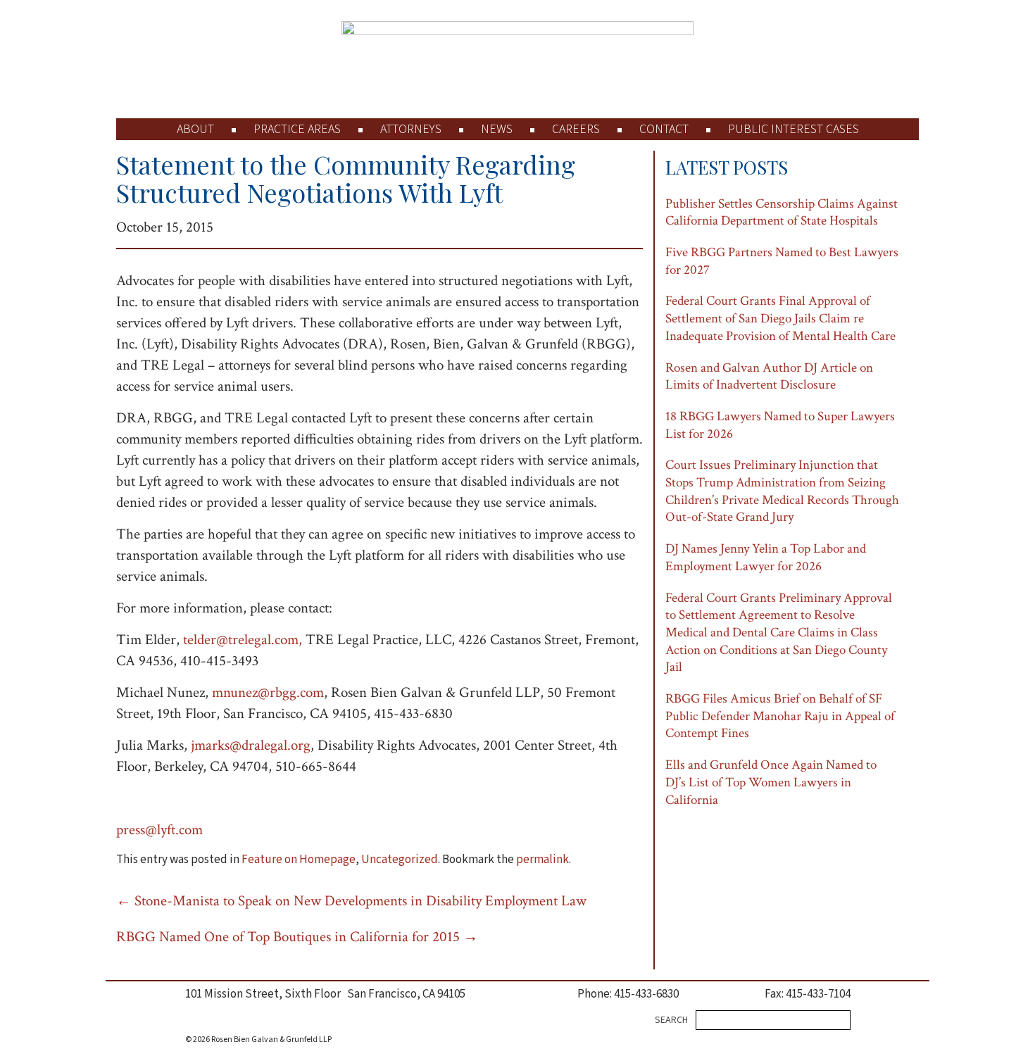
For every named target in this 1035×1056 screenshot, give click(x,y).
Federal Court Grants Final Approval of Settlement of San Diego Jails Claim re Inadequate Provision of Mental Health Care (780, 318)
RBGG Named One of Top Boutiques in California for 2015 (297, 936)
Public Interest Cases (793, 129)
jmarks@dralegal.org (250, 745)
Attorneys (410, 129)
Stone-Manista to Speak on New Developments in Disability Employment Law (351, 900)
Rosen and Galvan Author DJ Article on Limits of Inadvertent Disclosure (769, 376)
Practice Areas (297, 129)
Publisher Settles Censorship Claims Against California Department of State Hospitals (781, 212)
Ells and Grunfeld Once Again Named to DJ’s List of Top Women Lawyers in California (771, 782)
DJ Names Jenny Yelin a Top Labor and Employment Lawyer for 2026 (765, 557)
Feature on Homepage (299, 859)
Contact (664, 129)
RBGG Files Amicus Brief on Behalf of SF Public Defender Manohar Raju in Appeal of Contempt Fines (780, 716)
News (497, 129)
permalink (542, 859)
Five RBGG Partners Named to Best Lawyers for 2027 (781, 261)
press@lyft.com (159, 829)
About (195, 129)
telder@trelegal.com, (242, 639)
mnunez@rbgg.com (268, 692)
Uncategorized (399, 859)
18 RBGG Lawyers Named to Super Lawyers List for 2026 (780, 425)
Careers (576, 129)
